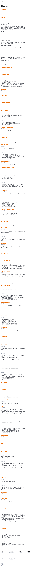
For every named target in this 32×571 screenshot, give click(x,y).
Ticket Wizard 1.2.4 (5, 161)
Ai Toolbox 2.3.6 (4, 221)
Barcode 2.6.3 (4, 235)
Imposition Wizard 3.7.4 (6, 67)
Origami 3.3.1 (4, 528)
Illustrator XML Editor (12, 558)
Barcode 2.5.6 (4, 451)
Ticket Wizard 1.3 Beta (6, 119)
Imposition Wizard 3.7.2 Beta (7, 127)
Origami (2, 553)
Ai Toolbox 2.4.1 (4, 151)
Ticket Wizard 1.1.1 (5, 435)
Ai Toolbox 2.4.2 (4, 144)
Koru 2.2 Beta (4, 370)
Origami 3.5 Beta (5, 74)
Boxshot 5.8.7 (4, 352)
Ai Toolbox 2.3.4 (4, 291)
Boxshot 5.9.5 (4, 89)
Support (30, 2)
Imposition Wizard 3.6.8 (6, 260)
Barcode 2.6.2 (4, 315)
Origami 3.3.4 (4, 477)
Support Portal (21, 552)
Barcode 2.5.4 (4, 508)
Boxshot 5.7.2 (4, 424)
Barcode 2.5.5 (4, 498)
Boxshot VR (2, 563)
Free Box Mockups (11, 553)
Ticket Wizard (3, 558)
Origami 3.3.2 (4, 492)
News (26, 2)
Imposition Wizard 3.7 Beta (7, 209)
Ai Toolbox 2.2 (4, 540)
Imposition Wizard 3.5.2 (6, 406)
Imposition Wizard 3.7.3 (6, 102)
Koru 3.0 (3, 17)
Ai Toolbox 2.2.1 (4, 382)
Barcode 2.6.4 (4, 227)
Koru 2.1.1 (3, 443)
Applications (16, 2)
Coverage (2, 565)
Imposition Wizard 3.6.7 (6, 271)
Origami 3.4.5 (4, 243)
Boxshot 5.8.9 (4, 327)
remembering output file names (13, 70)
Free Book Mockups (12, 552)
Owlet (2, 562)
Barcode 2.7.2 (4, 95)
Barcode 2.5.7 (4, 344)
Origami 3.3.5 (4, 389)
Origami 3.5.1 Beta (5, 9)
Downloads (28, 552)
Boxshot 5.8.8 (4, 336)
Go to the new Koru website (5, 62)
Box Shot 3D (2, 564)
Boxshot (2, 552)
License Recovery (21, 553)
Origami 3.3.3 (4, 484)
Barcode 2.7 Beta (5, 181)
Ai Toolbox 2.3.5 (4, 253)
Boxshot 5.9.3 (4, 190)
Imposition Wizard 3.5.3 (6, 399)
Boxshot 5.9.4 (4, 137)
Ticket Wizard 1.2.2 (5, 302)
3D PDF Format (11, 559)
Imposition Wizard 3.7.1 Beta (7, 167)
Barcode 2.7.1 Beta (5, 110)
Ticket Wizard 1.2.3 (5, 285)
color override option (7, 114)
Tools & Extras (22, 2)
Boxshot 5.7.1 (4, 460)
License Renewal (29, 553)
